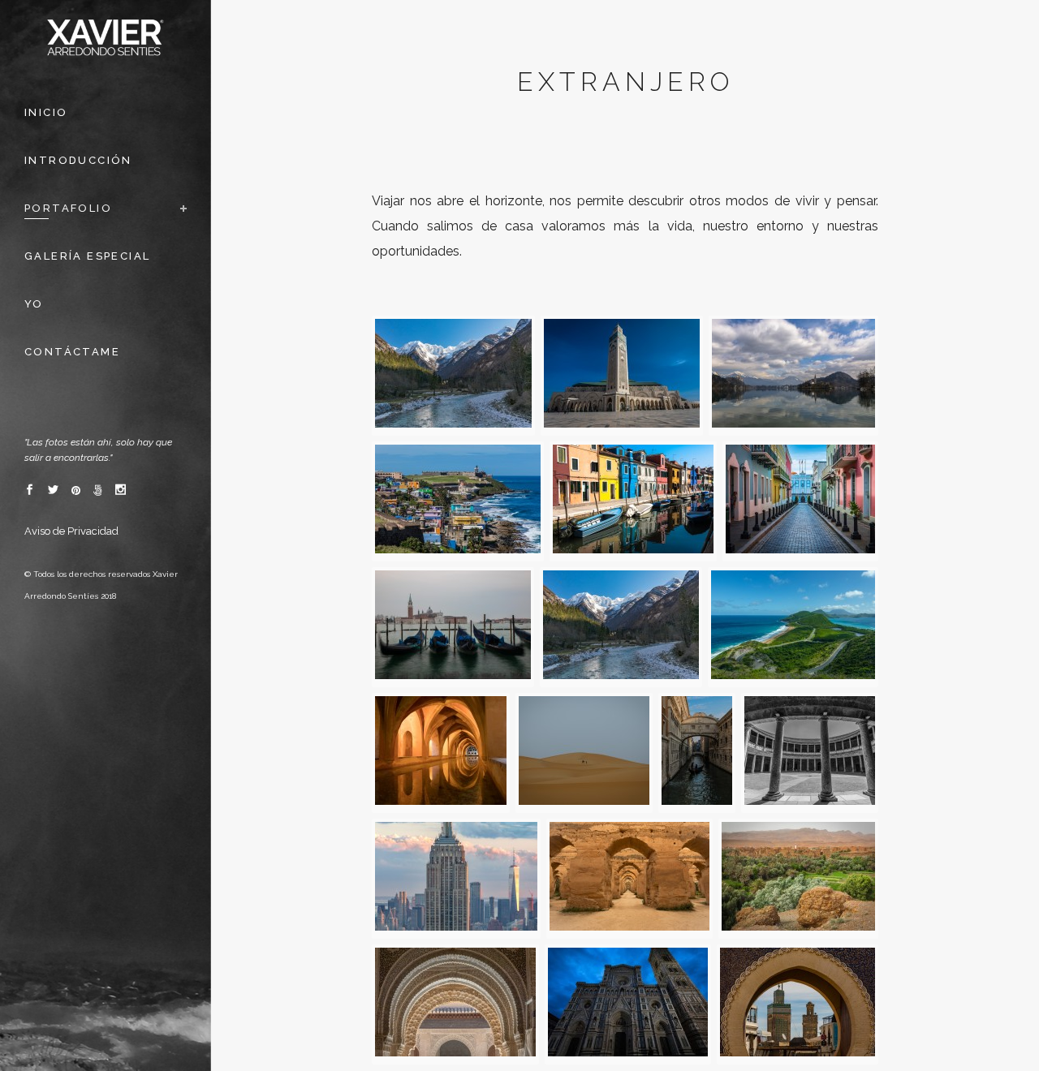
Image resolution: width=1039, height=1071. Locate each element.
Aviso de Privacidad (71, 531)
